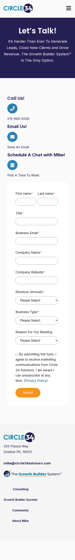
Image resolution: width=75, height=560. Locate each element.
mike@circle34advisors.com (27, 463)
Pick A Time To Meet (23, 175)
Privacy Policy (35, 380)
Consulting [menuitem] (20, 489)
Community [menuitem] (20, 510)
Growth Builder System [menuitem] (20, 499)
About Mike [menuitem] (20, 521)
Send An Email (18, 147)
